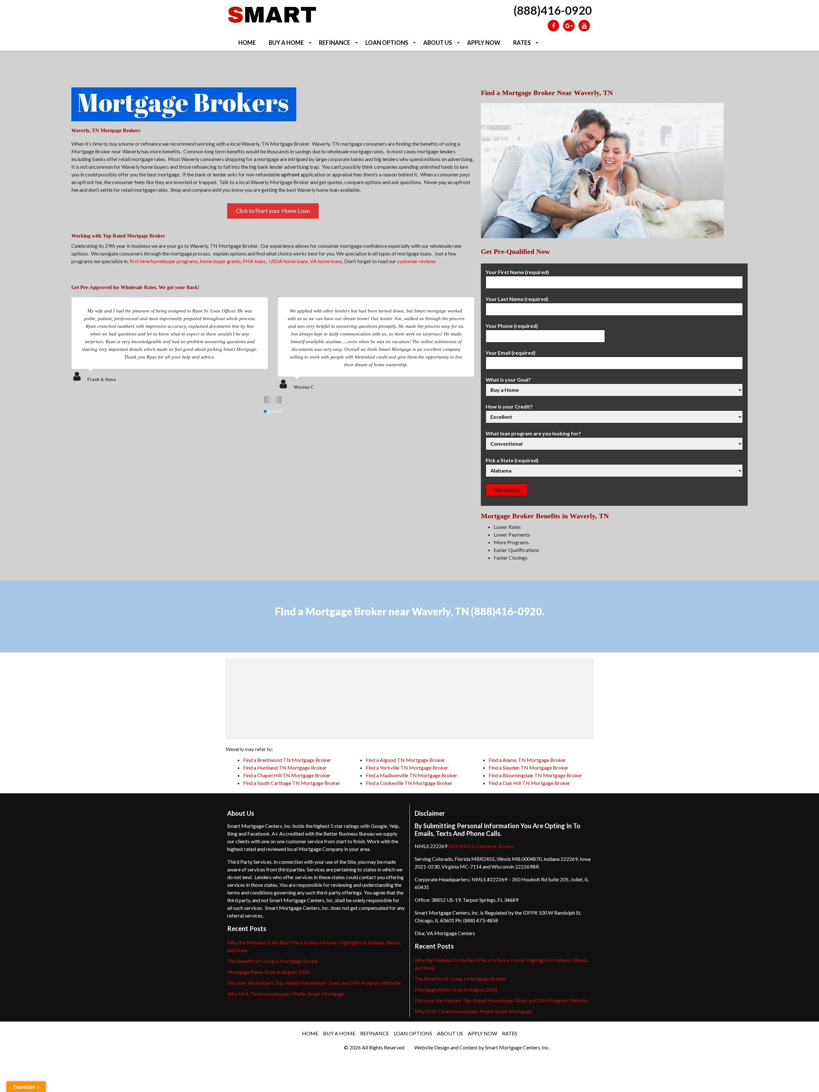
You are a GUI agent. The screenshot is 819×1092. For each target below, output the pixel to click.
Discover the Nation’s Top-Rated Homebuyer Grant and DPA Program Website (314, 983)
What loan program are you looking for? (533, 433)
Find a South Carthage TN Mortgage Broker (291, 783)
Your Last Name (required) (517, 299)
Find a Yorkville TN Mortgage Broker (407, 767)
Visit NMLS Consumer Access (481, 846)
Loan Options (386, 42)
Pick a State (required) (512, 460)
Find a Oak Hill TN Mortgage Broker (529, 783)
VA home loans (326, 261)
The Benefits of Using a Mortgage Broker (273, 961)
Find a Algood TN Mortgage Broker (405, 760)
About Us (437, 42)
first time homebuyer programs (164, 261)
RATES (522, 42)
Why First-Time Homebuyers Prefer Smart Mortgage (285, 994)
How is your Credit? (509, 406)
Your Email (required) (511, 353)
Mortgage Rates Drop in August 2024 (268, 972)
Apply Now (483, 42)
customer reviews (416, 261)
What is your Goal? (508, 379)
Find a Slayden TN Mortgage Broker (529, 767)
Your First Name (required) (517, 272)
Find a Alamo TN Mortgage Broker (527, 760)
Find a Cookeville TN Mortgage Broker (409, 783)
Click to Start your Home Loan (273, 210)
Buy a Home (286, 42)
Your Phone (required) (512, 326)
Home (247, 42)
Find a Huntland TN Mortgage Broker (285, 767)
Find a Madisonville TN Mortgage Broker (411, 775)
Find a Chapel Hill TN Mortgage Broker (286, 775)
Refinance (334, 42)
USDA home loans (288, 261)
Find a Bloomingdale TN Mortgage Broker (535, 775)
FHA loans (254, 261)
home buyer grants (220, 261)
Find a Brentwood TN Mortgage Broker (287, 760)
